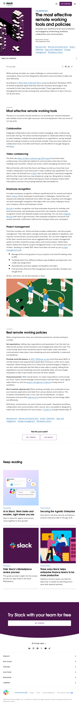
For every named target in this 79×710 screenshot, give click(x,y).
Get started (65, 4)
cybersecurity (33, 397)
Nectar (15, 196)
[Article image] (58, 487)
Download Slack (20, 692)
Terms (38, 693)
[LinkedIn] (69, 67)
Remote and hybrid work (58, 47)
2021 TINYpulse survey (40, 359)
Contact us (47, 409)
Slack (12, 146)
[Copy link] (72, 66)
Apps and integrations (54, 49)
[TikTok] (49, 649)
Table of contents (9, 58)
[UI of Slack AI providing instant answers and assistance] (21, 487)
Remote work (41, 47)
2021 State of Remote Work (29, 83)
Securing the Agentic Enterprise (57, 511)
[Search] (57, 4)
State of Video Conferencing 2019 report (34, 158)
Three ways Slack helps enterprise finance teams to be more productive (57, 572)
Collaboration (42, 11)
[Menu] (75, 4)
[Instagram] (33, 649)
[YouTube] (45, 649)
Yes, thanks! (31, 437)
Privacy (32, 693)
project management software (38, 382)
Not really (48, 437)
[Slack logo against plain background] (21, 545)
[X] (41, 649)
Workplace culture (55, 52)
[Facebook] (66, 66)
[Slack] (8, 4)
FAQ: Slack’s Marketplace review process (17, 571)
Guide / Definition (47, 418)
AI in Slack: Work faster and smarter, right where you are (18, 513)
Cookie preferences (48, 693)
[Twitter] (63, 67)
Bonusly (9, 208)
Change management (26, 421)
